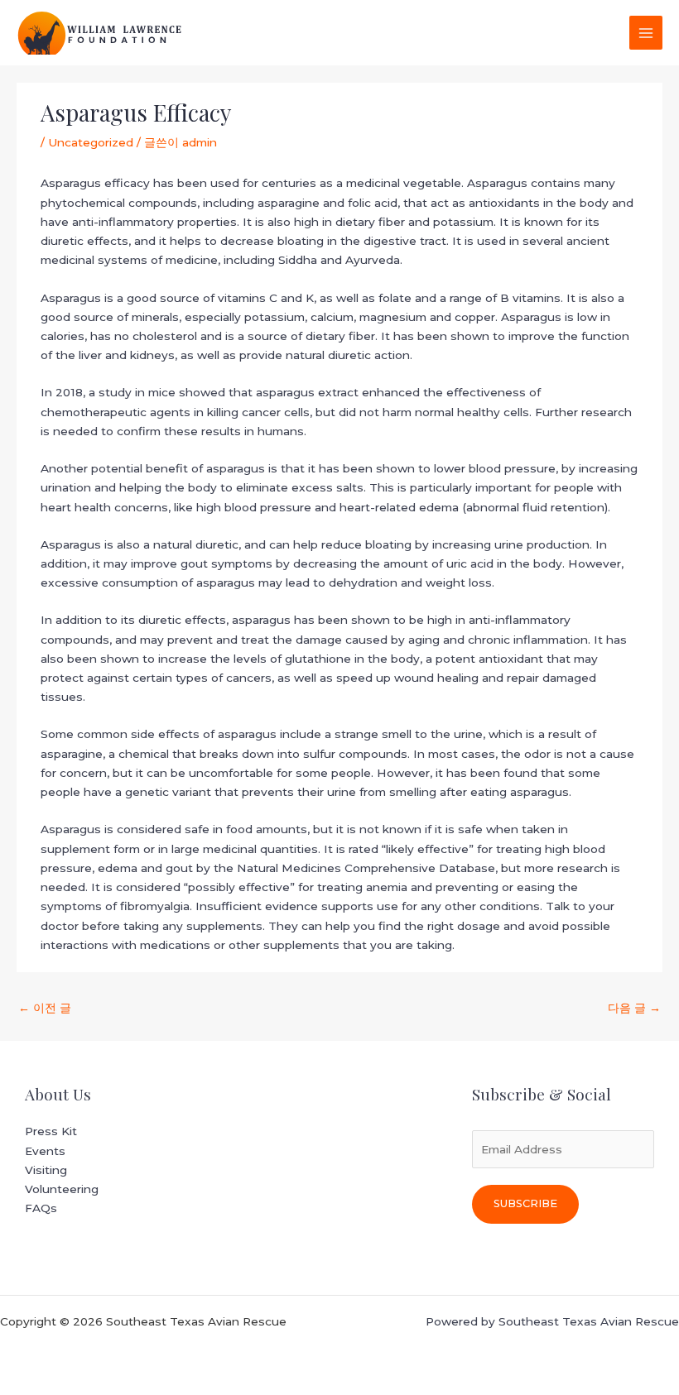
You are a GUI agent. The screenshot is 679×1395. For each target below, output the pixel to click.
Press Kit (51, 1131)
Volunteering (62, 1189)
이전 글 (44, 1007)
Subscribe (525, 1203)
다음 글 (634, 1007)
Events (45, 1151)
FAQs (41, 1208)
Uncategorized (90, 142)
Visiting (46, 1170)
